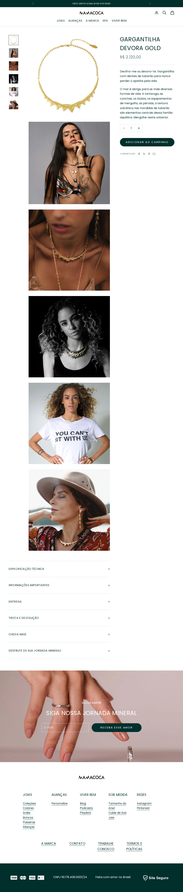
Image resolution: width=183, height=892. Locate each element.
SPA (105, 21)
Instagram (144, 803)
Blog (83, 803)
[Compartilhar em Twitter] (144, 153)
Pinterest (143, 808)
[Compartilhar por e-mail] (154, 153)
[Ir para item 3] (14, 66)
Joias (60, 21)
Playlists (85, 813)
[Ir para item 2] (14, 53)
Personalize (59, 803)
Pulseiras (29, 822)
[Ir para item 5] (14, 92)
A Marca (92, 21)
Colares (28, 808)
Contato (77, 843)
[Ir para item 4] (14, 79)
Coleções (29, 803)
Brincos (28, 817)
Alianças (75, 21)
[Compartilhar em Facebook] (139, 153)
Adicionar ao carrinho (147, 142)
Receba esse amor (116, 727)
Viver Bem (119, 21)
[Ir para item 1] (14, 40)
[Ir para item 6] (14, 105)
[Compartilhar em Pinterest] (149, 153)
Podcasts (86, 808)
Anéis (26, 813)
